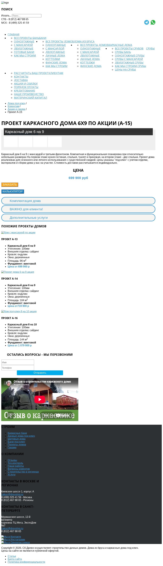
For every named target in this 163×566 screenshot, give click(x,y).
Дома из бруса (84, 41)
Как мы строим (25, 55)
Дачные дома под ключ (21, 436)
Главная (13, 34)
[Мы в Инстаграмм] (13, 539)
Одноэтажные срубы (129, 55)
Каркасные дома (120, 45)
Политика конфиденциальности (26, 562)
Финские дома (56, 62)
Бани (42, 38)
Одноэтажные (24, 41)
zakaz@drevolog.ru (12, 494)
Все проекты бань (26, 38)
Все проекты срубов (129, 48)
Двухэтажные (23, 48)
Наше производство (29, 94)
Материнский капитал (30, 97)
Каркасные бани (17, 433)
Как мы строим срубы (130, 66)
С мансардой (23, 45)
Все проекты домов (60, 41)
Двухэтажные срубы (129, 62)
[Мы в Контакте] (11, 536)
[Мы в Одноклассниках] (15, 542)
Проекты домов (17, 444)
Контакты (21, 76)
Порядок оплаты (26, 87)
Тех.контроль (15, 463)
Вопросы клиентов (19, 468)
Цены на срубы (125, 69)
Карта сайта (15, 559)
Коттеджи (53, 59)
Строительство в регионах (23, 471)
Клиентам (56, 73)
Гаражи (12, 447)
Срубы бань (123, 52)
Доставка (21, 80)
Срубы (150, 48)
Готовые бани (24, 52)
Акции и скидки (26, 83)
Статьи (12, 556)
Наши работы (16, 466)
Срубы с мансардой (129, 59)
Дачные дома (55, 55)
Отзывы (12, 460)
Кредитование (24, 90)
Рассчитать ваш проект (31, 73)
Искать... (6, 15)
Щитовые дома (16, 438)
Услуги (11, 474)
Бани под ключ (16, 441)
